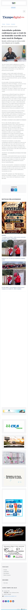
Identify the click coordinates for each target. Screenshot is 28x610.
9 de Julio (13, 7)
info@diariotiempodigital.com (10, 596)
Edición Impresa (7, 575)
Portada (3, 24)
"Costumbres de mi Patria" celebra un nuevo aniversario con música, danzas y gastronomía (14, 237)
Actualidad (13, 24)
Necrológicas (6, 573)
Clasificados (6, 571)
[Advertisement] (14, 350)
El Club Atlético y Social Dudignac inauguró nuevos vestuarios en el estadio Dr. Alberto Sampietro (13, 288)
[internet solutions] (21, 609)
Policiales (8, 24)
